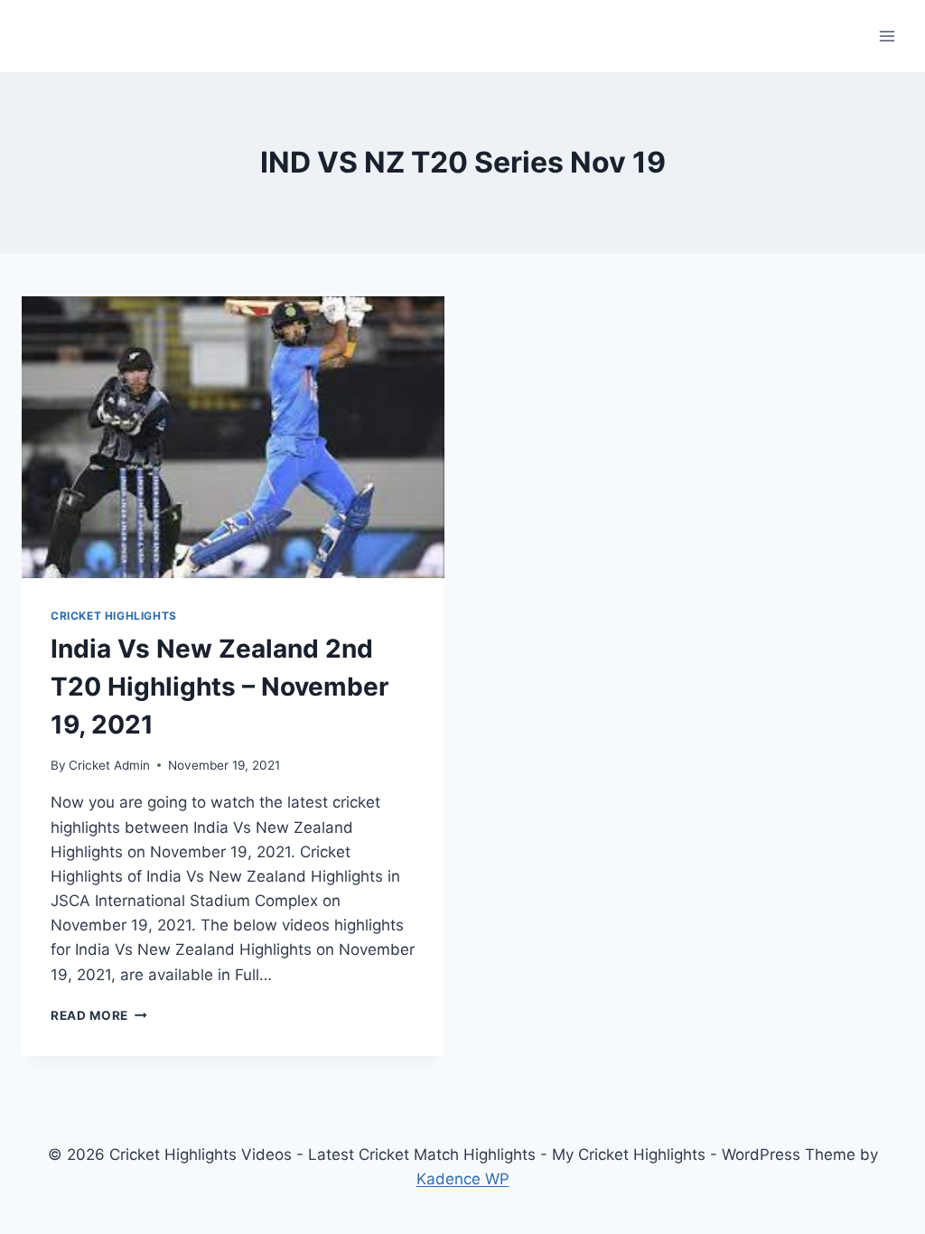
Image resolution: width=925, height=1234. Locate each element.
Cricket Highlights (114, 615)
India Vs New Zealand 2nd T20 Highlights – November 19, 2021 (219, 686)
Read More (99, 1015)
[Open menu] (886, 36)
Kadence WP (462, 1179)
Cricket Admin (109, 765)
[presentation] (233, 437)
